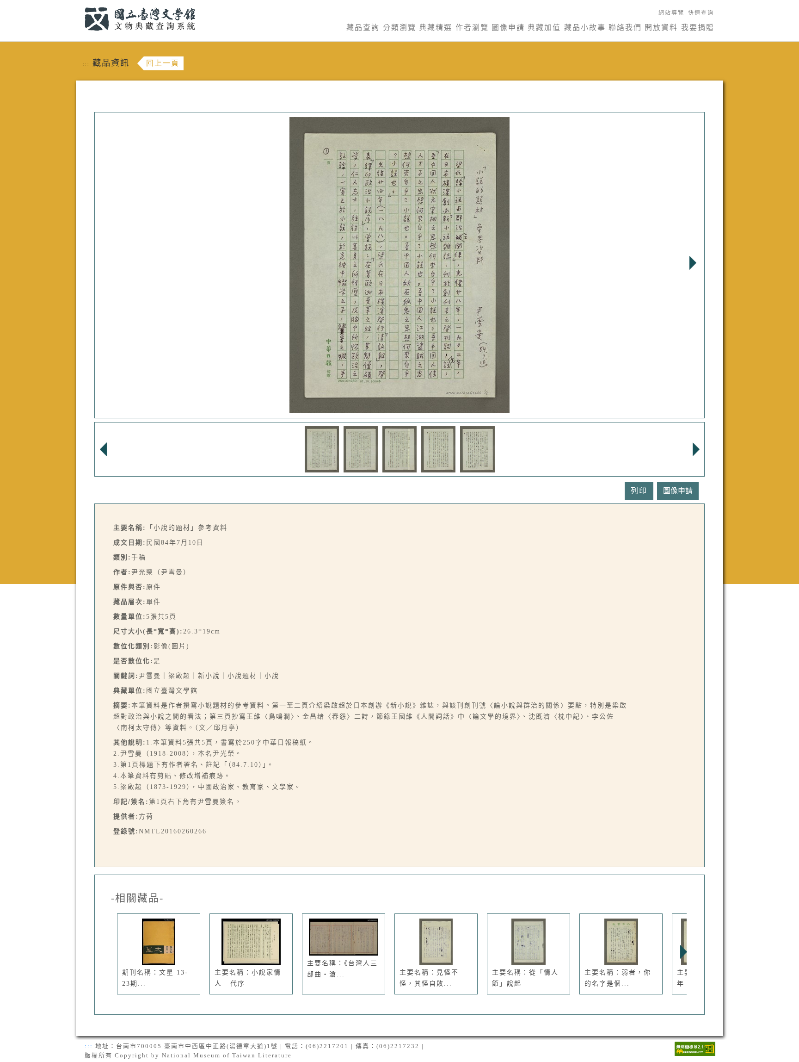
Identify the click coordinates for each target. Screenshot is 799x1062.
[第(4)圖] (438, 449)
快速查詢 (701, 13)
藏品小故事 (585, 27)
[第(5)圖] (477, 449)
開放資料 (661, 27)
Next (693, 263)
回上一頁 (162, 63)
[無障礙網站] (695, 1047)
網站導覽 (671, 13)
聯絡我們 (625, 27)
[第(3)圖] (399, 449)
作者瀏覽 (472, 27)
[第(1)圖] (322, 449)
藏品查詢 (363, 27)
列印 (639, 491)
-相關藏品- (137, 898)
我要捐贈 (697, 27)
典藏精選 (435, 27)
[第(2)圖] (361, 449)
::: (79, 5)
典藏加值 (544, 27)
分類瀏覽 (399, 27)
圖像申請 (508, 27)
